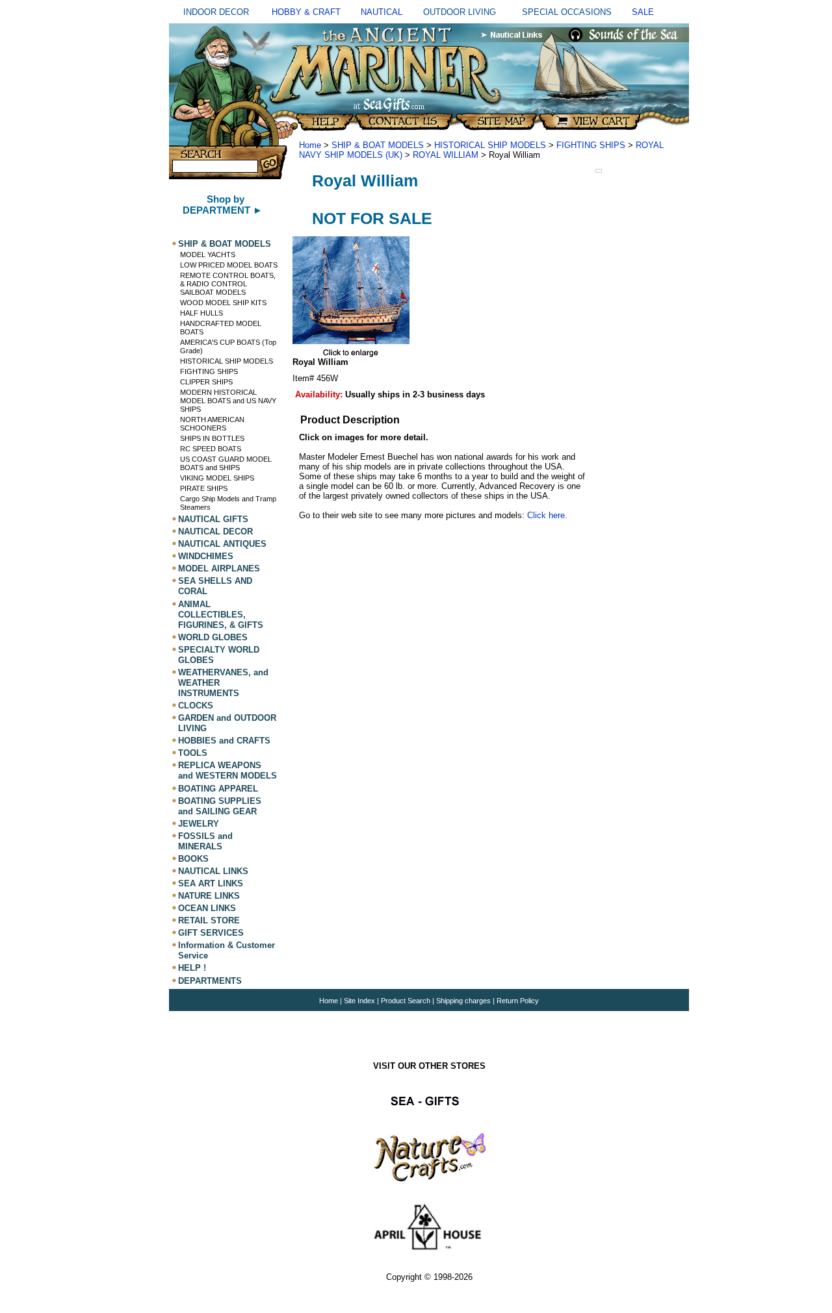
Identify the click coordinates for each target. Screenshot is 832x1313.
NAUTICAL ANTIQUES (222, 544)
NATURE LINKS (209, 896)
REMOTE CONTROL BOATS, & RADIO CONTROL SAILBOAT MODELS (228, 283)
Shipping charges (464, 1001)
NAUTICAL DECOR (215, 531)
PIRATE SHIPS (204, 488)
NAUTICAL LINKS (213, 871)
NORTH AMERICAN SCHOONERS (212, 424)
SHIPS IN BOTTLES (212, 438)
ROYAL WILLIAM (445, 155)
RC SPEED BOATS (210, 449)
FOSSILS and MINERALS (205, 841)
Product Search (405, 1001)
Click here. (547, 515)
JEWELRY (198, 824)
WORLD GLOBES (213, 637)
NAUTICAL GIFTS (213, 519)
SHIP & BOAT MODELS (224, 244)
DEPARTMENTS (210, 981)
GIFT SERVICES (211, 933)
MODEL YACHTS (207, 254)
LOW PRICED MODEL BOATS (229, 265)
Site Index (359, 1001)
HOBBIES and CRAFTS (224, 740)
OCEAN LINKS (207, 908)
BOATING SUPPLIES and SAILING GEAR (219, 806)
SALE (643, 12)
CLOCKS (195, 705)
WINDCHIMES (205, 556)
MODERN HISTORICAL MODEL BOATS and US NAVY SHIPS (228, 400)
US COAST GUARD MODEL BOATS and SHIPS (226, 463)
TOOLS (192, 753)
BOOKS (193, 859)
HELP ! (192, 968)
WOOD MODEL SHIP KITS (223, 302)
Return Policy (518, 1001)
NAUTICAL (381, 12)
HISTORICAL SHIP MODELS (226, 361)
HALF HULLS (201, 313)
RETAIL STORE (209, 920)
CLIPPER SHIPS (206, 382)
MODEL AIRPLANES (219, 568)
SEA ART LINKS (210, 883)
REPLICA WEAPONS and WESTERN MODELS (227, 770)
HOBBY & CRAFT (306, 12)
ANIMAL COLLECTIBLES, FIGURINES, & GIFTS (220, 614)
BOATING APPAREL (218, 789)
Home (310, 145)
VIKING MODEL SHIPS (217, 478)
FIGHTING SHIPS (209, 371)
